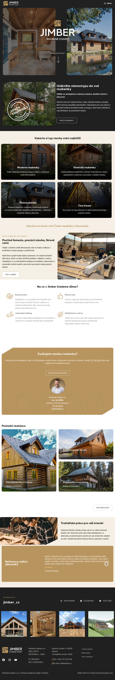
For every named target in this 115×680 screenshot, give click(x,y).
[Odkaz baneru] (28, 162)
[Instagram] (10, 660)
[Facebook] (4, 660)
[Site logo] (10, 3)
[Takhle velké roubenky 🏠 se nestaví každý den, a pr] (72, 624)
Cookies (45, 673)
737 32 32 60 (96, 360)
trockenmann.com (106, 673)
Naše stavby (86, 653)
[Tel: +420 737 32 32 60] (53, 659)
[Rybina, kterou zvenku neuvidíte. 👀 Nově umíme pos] (14, 624)
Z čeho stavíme (87, 649)
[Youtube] (16, 660)
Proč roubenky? (87, 657)
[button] (106, 564)
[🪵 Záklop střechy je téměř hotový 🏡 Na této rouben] (43, 624)
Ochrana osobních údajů (30, 673)
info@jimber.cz (57, 409)
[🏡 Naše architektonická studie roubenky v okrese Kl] (101, 624)
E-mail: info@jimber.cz (63, 663)
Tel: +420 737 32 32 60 (63, 659)
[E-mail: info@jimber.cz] (53, 663)
